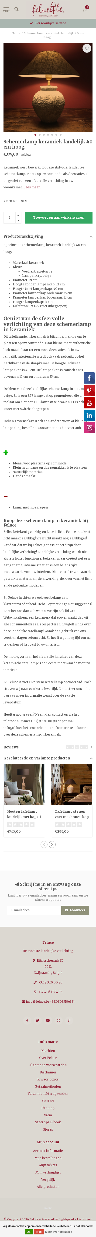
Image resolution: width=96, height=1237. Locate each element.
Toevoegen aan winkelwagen (58, 217)
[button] (35, 135)
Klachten (48, 1051)
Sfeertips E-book (48, 1122)
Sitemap (48, 1108)
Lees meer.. (32, 187)
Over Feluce (48, 1058)
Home (16, 33)
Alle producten (48, 1187)
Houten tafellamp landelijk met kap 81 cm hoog (24, 816)
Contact (48, 1101)
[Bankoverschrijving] (48, 1208)
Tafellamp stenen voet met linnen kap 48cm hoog (72, 816)
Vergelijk (48, 1180)
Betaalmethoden (48, 1087)
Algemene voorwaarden (48, 1065)
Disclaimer (48, 1072)
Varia (48, 1115)
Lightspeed (66, 1219)
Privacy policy (48, 1079)
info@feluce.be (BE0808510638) (50, 1002)
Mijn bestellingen (48, 1158)
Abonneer (77, 910)
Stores (48, 1130)
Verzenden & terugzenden (48, 1094)
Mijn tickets (48, 1165)
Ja (29, 1231)
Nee (39, 1231)
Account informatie (48, 1151)
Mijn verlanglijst (48, 1172)
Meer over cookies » (58, 1231)
